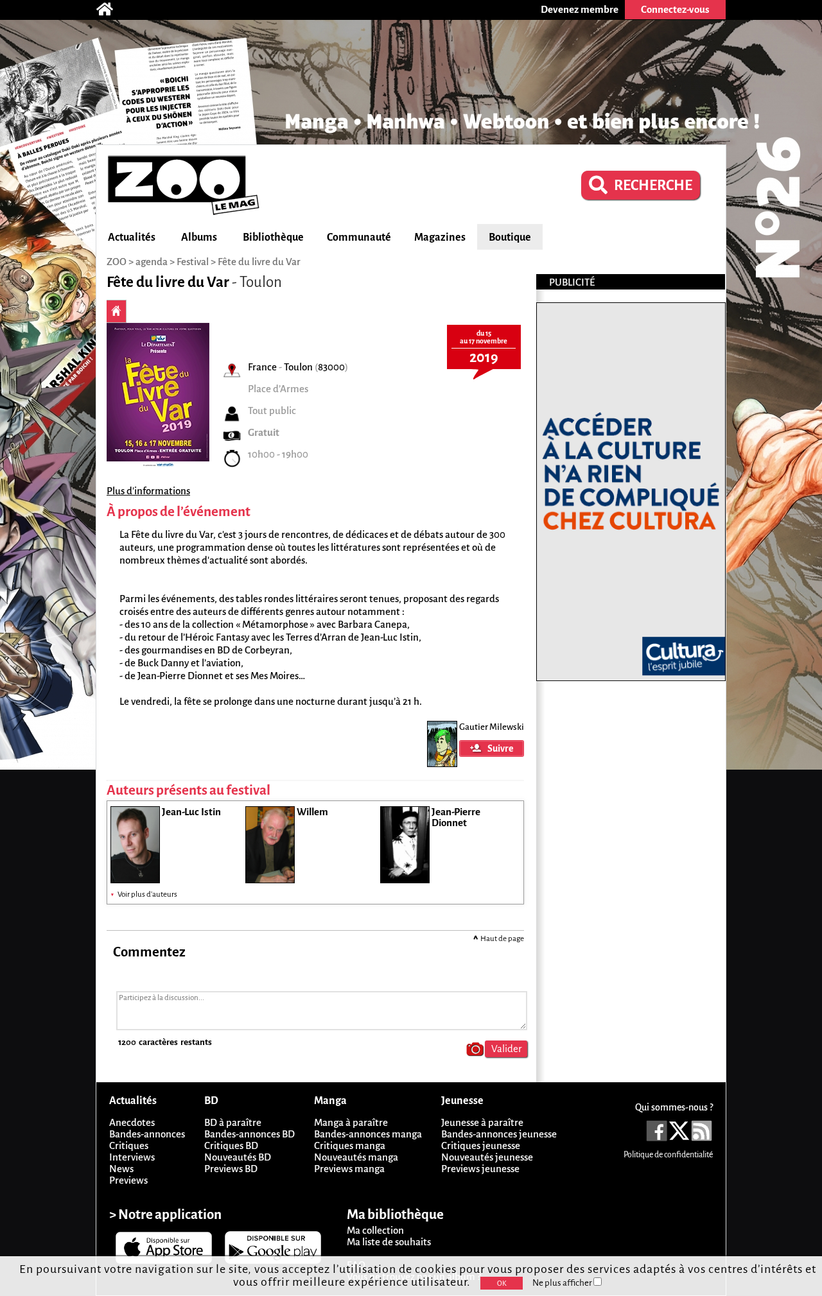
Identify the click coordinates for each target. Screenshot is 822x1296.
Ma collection (375, 1230)
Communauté (359, 237)
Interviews (132, 1157)
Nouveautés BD (237, 1157)
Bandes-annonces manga (368, 1133)
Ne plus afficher (562, 1283)
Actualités (131, 237)
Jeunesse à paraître (482, 1122)
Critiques (128, 1145)
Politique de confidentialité (668, 1154)
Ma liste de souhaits (389, 1241)
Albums (199, 237)
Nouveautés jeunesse (487, 1157)
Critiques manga (349, 1145)
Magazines (440, 237)
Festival (193, 261)
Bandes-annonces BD (249, 1133)
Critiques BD (231, 1145)
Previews (128, 1180)
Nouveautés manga (356, 1157)
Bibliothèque (273, 237)
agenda (152, 261)
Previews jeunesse (480, 1168)
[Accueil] (111, 9)
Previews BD (231, 1168)
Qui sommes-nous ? (674, 1107)
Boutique (510, 237)
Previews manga (349, 1168)
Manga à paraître (351, 1122)
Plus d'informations (148, 490)
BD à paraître (232, 1122)
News (121, 1168)
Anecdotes (132, 1122)
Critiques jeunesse (480, 1145)
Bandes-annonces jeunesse (499, 1133)
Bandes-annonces (147, 1133)
